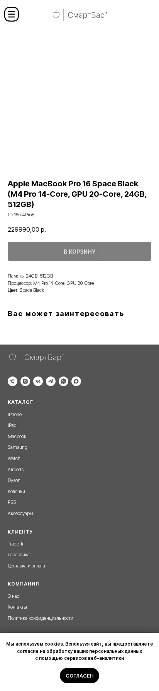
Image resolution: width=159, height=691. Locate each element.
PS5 (12, 502)
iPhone (15, 414)
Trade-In (16, 544)
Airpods (16, 469)
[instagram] (25, 381)
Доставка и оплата (26, 566)
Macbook (17, 436)
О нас (13, 596)
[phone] (12, 381)
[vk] (38, 381)
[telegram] (51, 381)
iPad (12, 425)
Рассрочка (19, 554)
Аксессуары (20, 513)
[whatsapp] (63, 381)
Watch (14, 458)
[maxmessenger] (76, 381)
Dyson (14, 480)
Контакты (17, 607)
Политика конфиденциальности (40, 618)
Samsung (17, 447)
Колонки (16, 491)
